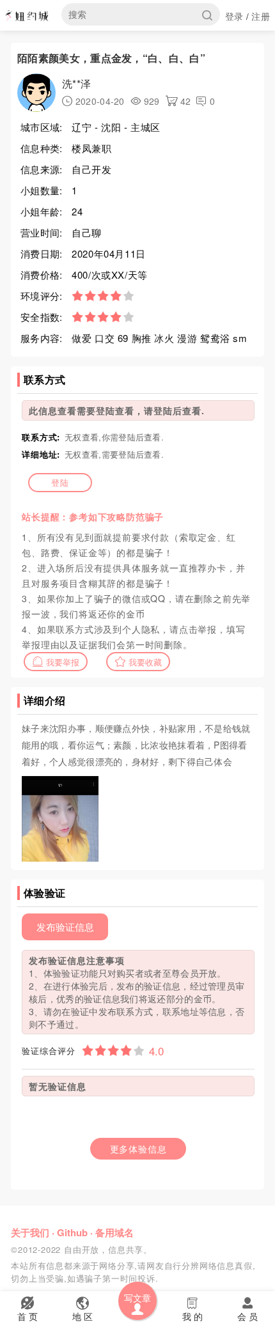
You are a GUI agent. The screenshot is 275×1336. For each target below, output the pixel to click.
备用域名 (114, 1232)
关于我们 (30, 1232)
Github (72, 1232)
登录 (234, 16)
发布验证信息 (65, 926)
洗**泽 (76, 83)
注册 (260, 16)
